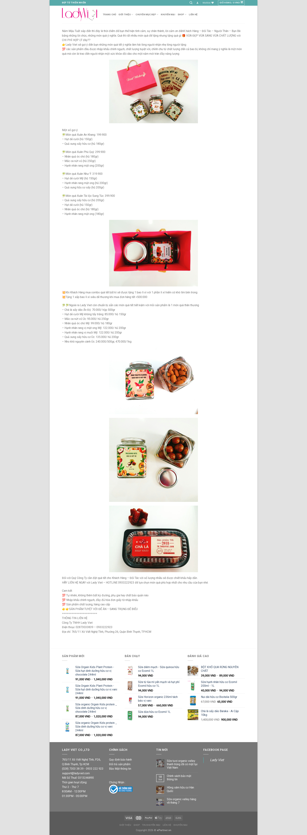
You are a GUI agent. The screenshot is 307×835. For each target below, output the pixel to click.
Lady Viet (217, 760)
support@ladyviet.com (76, 773)
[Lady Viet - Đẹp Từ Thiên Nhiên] (80, 14)
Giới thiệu (125, 825)
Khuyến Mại (168, 14)
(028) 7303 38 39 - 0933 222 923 (82, 768)
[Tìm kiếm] (191, 2)
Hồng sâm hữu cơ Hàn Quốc (180, 789)
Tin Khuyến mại (151, 825)
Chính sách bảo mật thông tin (179, 777)
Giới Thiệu (125, 14)
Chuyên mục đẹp (146, 14)
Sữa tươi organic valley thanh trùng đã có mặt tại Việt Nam (182, 764)
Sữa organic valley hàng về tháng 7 (181, 801)
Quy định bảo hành (120, 759)
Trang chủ (109, 14)
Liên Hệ (167, 825)
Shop (181, 14)
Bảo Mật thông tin (120, 768)
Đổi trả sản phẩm (119, 764)
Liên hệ (193, 14)
